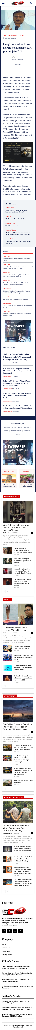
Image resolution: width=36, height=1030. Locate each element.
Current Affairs (10, 35)
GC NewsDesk (19, 59)
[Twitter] (19, 70)
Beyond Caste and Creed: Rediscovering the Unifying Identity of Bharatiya (17, 974)
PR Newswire (13, 256)
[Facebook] (14, 70)
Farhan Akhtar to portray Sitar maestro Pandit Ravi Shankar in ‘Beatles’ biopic (22, 571)
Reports (8, 216)
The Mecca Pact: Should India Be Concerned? (16, 299)
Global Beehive (19, 243)
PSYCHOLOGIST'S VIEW (13, 797)
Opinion (24, 254)
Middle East (10, 254)
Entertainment (7, 521)
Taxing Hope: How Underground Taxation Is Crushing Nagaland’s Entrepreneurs (15, 283)
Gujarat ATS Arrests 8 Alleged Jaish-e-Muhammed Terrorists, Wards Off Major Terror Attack (17, 383)
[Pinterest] (24, 70)
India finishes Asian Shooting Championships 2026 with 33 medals (23, 657)
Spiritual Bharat (22, 261)
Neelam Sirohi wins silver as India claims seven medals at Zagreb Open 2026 (23, 678)
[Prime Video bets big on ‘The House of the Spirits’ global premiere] (7, 561)
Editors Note (10, 207)
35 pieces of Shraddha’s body (15, 219)
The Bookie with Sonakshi (16, 265)
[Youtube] (20, 931)
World (8, 266)
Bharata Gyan (10, 234)
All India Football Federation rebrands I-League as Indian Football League (23, 667)
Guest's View (11, 246)
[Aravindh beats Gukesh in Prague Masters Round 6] (7, 648)
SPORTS (7, 599)
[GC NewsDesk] (18, 57)
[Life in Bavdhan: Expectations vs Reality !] (7, 782)
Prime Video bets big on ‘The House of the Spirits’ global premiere (23, 561)
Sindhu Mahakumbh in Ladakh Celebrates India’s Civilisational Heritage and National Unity (17, 357)
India (22, 35)
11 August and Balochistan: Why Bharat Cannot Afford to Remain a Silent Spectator (23, 747)
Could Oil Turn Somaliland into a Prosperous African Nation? (16, 211)
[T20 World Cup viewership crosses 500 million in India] (18, 614)
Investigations (20, 252)
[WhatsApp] (28, 70)
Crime (20, 236)
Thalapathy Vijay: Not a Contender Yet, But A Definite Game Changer (18, 980)
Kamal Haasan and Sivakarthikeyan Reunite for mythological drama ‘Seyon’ (23, 550)
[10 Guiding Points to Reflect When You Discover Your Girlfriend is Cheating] (18, 812)
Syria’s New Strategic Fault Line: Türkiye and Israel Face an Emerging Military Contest (17, 727)
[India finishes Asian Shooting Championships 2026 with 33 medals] (7, 657)
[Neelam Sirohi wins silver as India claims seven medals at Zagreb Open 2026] (7, 678)
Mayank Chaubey (7, 732)
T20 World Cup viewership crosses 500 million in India (15, 629)
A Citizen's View (17, 232)
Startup (10, 263)
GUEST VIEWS (10, 696)
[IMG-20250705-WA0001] (18, 152)
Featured (9, 243)
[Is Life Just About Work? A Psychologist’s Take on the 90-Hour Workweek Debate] (7, 849)
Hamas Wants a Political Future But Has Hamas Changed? (15, 1002)
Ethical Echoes (13, 241)
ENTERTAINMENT (11, 497)
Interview (10, 252)
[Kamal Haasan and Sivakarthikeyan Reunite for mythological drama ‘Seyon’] (7, 550)
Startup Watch (18, 263)
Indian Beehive (18, 250)
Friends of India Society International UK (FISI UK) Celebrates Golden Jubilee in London (17, 395)
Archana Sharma (7, 833)
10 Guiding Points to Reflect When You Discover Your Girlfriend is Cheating (16, 828)
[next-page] (7, 591)
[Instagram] (9, 931)
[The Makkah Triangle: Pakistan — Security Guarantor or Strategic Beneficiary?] (7, 758)
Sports (5, 624)
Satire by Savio (14, 259)
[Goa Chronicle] (18, 3)
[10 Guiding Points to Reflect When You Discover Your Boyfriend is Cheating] (7, 859)
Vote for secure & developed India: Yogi (9, 485)
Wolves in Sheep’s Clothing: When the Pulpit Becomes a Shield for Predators (16, 275)
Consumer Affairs (10, 236)
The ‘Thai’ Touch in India (14, 226)
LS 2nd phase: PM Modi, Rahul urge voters (27, 485)
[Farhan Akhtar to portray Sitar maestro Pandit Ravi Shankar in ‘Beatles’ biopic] (7, 571)
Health (19, 246)
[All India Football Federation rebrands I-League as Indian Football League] (7, 668)
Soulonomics (11, 261)
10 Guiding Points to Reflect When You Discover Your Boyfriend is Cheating (23, 859)
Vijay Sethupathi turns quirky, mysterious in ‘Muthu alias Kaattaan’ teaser (16, 527)
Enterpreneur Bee (17, 239)
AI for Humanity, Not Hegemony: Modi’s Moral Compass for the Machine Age (16, 967)
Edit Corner (20, 237)
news (17, 254)
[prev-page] (4, 591)
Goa (14, 245)
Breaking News (10, 223)
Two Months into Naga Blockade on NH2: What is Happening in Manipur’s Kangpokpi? (17, 371)
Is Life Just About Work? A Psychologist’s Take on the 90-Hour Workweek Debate (22, 848)
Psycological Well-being (9, 822)
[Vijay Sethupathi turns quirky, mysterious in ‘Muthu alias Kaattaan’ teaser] (18, 512)
